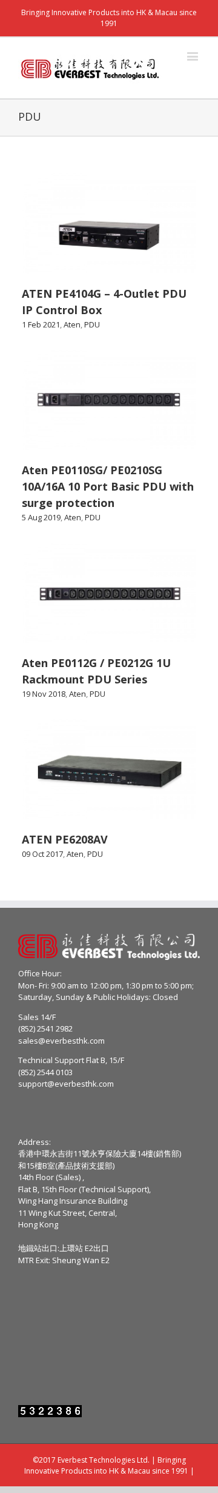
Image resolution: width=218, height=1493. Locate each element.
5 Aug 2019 (41, 517)
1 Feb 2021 (41, 324)
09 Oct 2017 (42, 853)
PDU (92, 324)
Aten (72, 324)
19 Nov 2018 (43, 693)
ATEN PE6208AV (65, 839)
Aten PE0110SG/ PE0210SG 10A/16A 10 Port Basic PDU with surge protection (108, 486)
